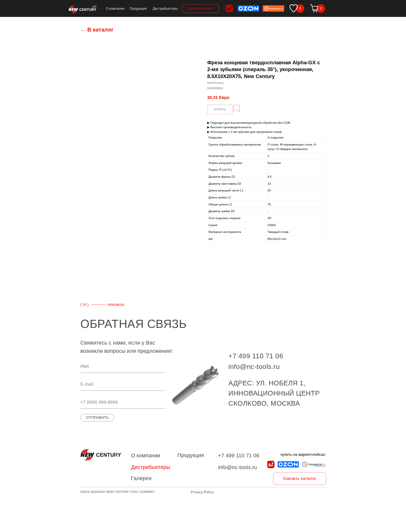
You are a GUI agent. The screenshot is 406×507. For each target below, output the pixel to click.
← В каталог (97, 29)
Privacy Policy (202, 492)
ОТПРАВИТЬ (97, 417)
